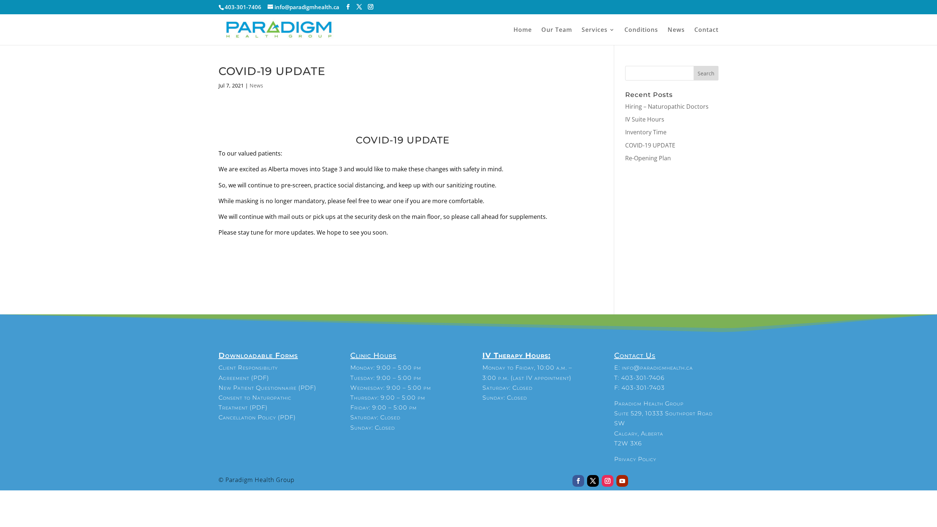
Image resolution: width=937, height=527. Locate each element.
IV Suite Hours (644, 119)
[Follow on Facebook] (578, 481)
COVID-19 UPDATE (650, 145)
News (676, 30)
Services (595, 30)
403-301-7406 (643, 377)
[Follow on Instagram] (607, 481)
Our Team (556, 30)
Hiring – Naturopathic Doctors (667, 106)
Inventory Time (646, 132)
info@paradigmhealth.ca (657, 367)
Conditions (641, 30)
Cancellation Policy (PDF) (257, 417)
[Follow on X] (593, 481)
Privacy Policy (635, 459)
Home (523, 30)
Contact (706, 30)
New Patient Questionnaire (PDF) (267, 387)
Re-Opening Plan (648, 158)
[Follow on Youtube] (622, 481)
